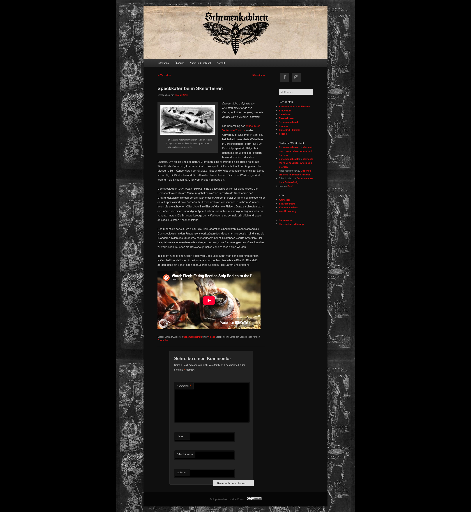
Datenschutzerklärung (291, 224)
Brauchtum (285, 110)
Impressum (285, 220)
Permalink (162, 340)
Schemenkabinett (192, 336)
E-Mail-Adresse (185, 454)
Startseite (163, 63)
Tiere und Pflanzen (289, 129)
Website (181, 472)
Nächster (258, 75)
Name (180, 436)
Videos (211, 336)
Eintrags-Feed (287, 203)
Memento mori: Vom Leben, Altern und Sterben (296, 151)
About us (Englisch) (200, 63)
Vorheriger (164, 75)
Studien (283, 126)
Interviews (285, 114)
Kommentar (184, 386)
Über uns (179, 63)
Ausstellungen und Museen (294, 106)
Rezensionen (286, 118)
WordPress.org (287, 211)
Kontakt (221, 63)
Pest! (290, 186)
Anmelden (285, 199)
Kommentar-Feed (288, 207)
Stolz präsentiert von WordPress (227, 499)
